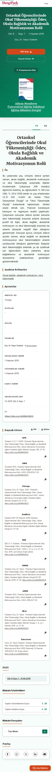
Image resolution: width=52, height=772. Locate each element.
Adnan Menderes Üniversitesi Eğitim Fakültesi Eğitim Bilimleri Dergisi (26, 107)
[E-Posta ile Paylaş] (44, 754)
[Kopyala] (45, 456)
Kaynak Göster (24, 59)
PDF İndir (24, 52)
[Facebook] (7, 754)
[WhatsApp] (17, 754)
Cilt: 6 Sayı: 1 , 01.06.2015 (19, 678)
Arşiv (6, 667)
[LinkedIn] (35, 754)
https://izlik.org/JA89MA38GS (19, 416)
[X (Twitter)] (26, 754)
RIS (34, 429)
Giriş (46, 3)
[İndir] (44, 732)
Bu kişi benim (31, 346)
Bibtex (46, 429)
